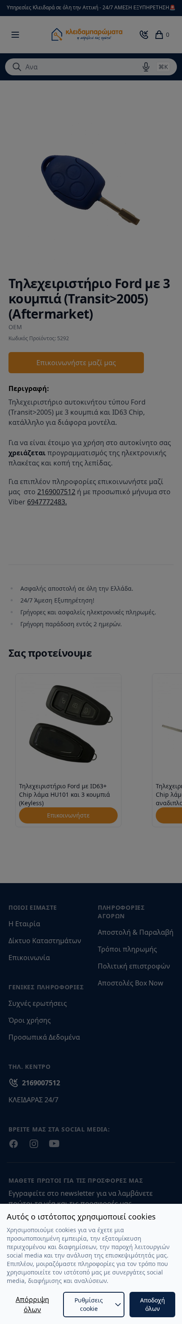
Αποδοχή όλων (152, 1304)
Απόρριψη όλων (32, 1304)
